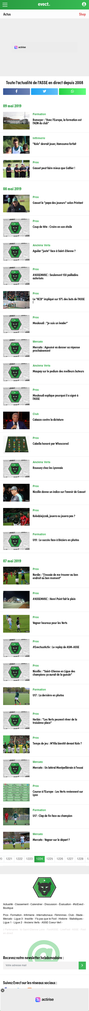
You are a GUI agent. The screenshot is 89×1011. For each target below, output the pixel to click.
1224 (39, 859)
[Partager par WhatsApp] (72, 91)
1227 (70, 859)
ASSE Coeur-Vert (51, 922)
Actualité (8, 904)
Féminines (60, 915)
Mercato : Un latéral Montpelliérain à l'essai (58, 767)
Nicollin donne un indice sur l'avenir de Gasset (59, 491)
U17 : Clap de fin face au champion (52, 815)
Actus (7, 14)
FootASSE (52, 930)
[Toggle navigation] (5, 5)
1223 (29, 859)
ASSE (75, 930)
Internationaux (44, 915)
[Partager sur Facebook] (16, 91)
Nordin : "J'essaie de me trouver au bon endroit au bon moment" (55, 576)
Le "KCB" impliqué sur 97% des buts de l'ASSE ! (59, 300)
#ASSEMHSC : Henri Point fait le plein (54, 598)
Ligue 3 (18, 919)
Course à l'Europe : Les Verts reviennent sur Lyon (58, 793)
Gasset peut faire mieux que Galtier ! (54, 167)
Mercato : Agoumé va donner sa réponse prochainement (56, 348)
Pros (36, 162)
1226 (60, 859)
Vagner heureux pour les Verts (50, 622)
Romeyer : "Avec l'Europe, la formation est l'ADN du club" (57, 121)
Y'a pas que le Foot (46, 919)
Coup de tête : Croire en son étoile (52, 226)
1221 (9, 859)
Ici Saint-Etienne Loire (32, 930)
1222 (19, 859)
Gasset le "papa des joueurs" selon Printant (58, 202)
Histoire (63, 919)
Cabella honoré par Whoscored (51, 443)
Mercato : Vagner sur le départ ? (51, 839)
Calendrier (36, 904)
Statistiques (75, 919)
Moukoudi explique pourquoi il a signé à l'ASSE (55, 396)
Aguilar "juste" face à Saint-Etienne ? (54, 250)
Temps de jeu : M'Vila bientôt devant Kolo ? (57, 743)
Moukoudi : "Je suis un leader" (50, 322)
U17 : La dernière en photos (48, 695)
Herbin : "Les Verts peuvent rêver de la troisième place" (55, 720)
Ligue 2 (18, 922)
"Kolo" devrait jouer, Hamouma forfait (54, 143)
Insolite (29, 919)
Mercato (38, 342)
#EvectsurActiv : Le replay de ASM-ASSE (56, 646)
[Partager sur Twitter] (44, 91)
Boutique (8, 908)
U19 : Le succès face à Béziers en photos (56, 539)
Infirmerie (39, 138)
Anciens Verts (41, 245)
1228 (80, 859)
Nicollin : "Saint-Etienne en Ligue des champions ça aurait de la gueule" (54, 672)
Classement (21, 904)
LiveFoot (65, 930)
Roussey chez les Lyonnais (48, 467)
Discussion (50, 904)
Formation (39, 114)
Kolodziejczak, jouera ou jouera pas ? (54, 515)
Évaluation (65, 904)
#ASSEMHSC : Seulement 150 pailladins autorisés (55, 276)
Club (36, 414)
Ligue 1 (7, 922)
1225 (49, 859)
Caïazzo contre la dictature (48, 419)
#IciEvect (78, 904)
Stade (79, 915)
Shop (82, 14)
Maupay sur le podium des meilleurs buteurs (58, 371)
